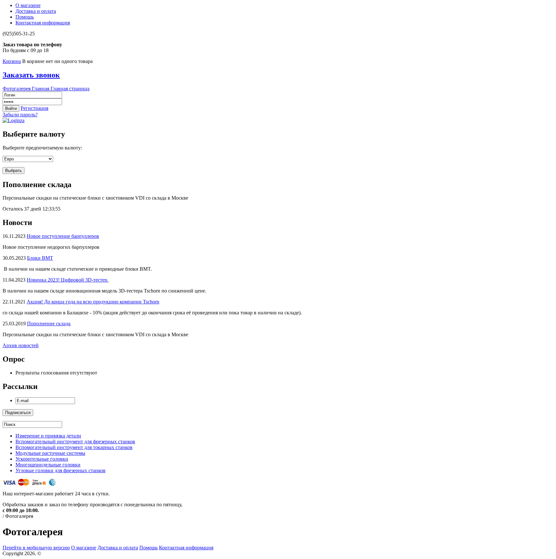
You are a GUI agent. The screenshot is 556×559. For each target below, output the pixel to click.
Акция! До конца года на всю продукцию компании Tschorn (93, 301)
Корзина (12, 61)
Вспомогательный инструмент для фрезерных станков (75, 441)
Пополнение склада (48, 323)
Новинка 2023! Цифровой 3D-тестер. (67, 280)
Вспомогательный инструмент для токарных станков (74, 447)
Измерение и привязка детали (48, 435)
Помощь (24, 17)
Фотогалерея (17, 88)
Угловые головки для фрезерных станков (60, 470)
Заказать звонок (31, 75)
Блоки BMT (40, 258)
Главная (41, 88)
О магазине (28, 5)
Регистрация (34, 108)
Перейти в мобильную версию (36, 547)
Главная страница (70, 88)
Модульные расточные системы (50, 453)
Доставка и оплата (35, 11)
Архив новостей (21, 345)
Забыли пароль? (20, 114)
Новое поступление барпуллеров (63, 236)
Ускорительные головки (41, 459)
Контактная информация (42, 22)
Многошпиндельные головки (47, 464)
